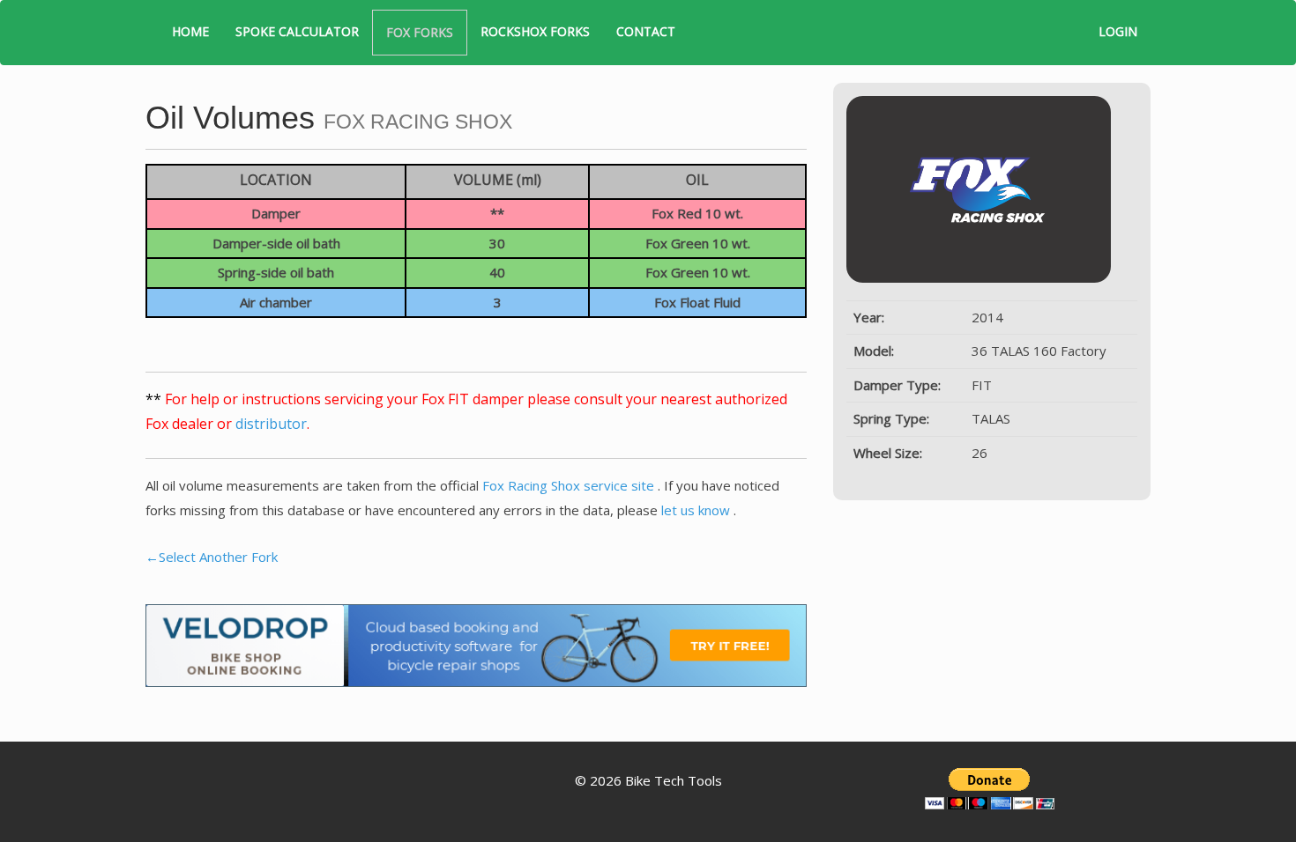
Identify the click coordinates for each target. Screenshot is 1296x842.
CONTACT (645, 31)
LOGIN (1118, 31)
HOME (190, 31)
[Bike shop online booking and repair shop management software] (476, 644)
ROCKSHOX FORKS (535, 31)
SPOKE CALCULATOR (297, 31)
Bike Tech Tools (673, 780)
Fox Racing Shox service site (570, 485)
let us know (697, 510)
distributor (271, 423)
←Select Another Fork (211, 556)
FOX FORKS (419, 32)
